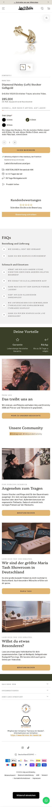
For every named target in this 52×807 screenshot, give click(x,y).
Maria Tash (6, 80)
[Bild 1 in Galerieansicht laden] (23, 67)
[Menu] (3, 8)
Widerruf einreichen (26, 795)
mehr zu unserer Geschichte (26, 415)
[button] (42, 8)
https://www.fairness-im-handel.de (26, 735)
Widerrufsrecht (10, 775)
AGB (37, 775)
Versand (11, 101)
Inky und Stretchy (29, 772)
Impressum (37, 778)
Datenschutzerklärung (26, 775)
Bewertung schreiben (26, 214)
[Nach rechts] (48, 2)
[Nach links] (4, 2)
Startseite (6, 75)
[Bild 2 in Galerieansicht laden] (29, 67)
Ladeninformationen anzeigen (17, 163)
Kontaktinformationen (22, 778)
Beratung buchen (26, 513)
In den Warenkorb (26, 150)
